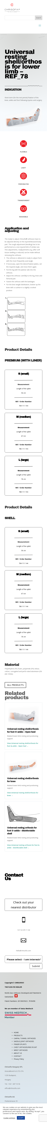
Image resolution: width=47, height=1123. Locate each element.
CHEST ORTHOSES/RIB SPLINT (25, 1047)
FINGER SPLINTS (20, 1044)
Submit (36, 966)
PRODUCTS (18, 1035)
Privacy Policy (19, 1059)
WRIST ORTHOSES (21, 1050)
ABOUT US (18, 1053)
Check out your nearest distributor (23, 904)
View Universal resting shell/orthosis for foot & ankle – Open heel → (22, 744)
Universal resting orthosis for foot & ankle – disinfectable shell (22, 830)
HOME (16, 1032)
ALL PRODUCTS (15, 684)
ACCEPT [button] (21, 1118)
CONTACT (17, 1056)
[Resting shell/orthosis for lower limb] (23, 127)
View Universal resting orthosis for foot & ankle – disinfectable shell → (23, 846)
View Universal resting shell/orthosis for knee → (22, 794)
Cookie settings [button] (9, 1118)
